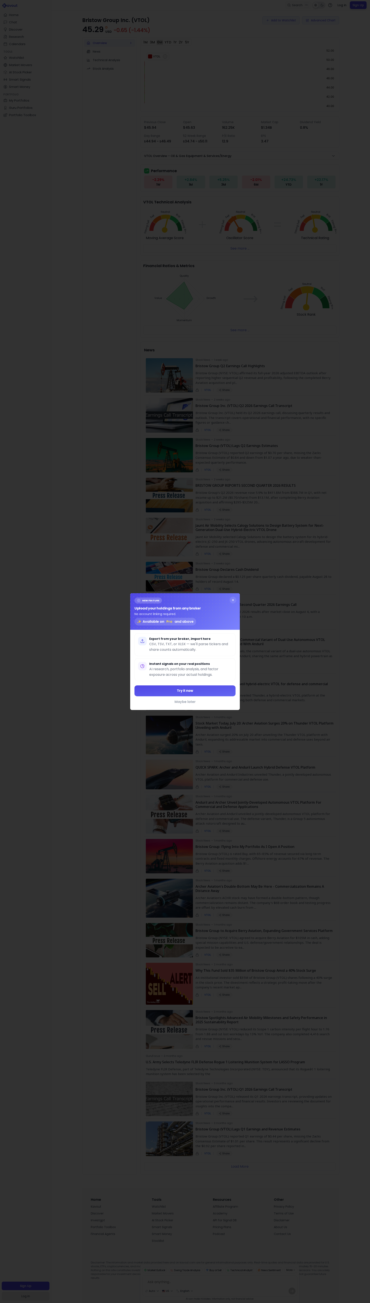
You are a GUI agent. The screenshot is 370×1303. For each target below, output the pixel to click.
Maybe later (185, 701)
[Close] (233, 599)
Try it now (185, 690)
